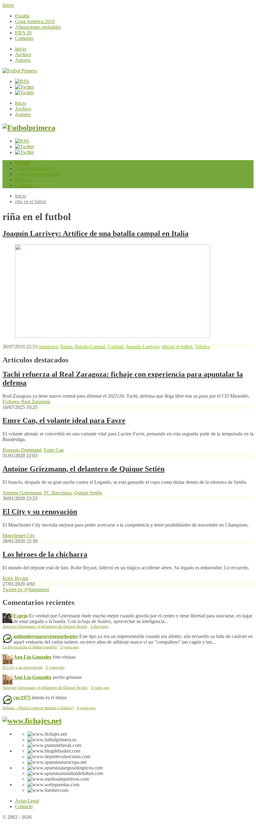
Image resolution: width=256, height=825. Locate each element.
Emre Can (54, 450)
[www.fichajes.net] (32, 721)
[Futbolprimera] (28, 128)
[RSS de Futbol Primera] (22, 81)
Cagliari (115, 346)
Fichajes (10, 401)
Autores (23, 60)
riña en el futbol (30, 201)
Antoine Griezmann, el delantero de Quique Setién (83, 469)
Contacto (24, 806)
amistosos (48, 346)
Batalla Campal (90, 346)
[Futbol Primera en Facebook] (24, 87)
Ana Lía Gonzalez (32, 657)
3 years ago (55, 667)
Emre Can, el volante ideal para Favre (64, 420)
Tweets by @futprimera (25, 589)
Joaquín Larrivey (142, 346)
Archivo (23, 54)
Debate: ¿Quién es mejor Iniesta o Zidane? (38, 708)
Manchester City (18, 535)
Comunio (24, 38)
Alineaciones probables (38, 27)
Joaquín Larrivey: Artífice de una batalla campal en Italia (95, 233)
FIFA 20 (23, 32)
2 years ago (69, 647)
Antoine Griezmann (22, 492)
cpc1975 (22, 697)
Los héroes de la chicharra (44, 554)
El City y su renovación (39, 512)
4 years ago (86, 708)
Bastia (66, 346)
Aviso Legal (27, 800)
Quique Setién (88, 492)
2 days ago (100, 626)
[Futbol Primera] (19, 70)
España (22, 15)
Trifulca (202, 346)
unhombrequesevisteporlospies (45, 636)
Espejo (20, 615)
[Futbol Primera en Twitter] (24, 92)
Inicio (8, 5)
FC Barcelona (57, 492)
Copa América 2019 (35, 21)
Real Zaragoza (35, 401)
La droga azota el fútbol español (29, 647)
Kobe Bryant (15, 578)
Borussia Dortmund (21, 450)
